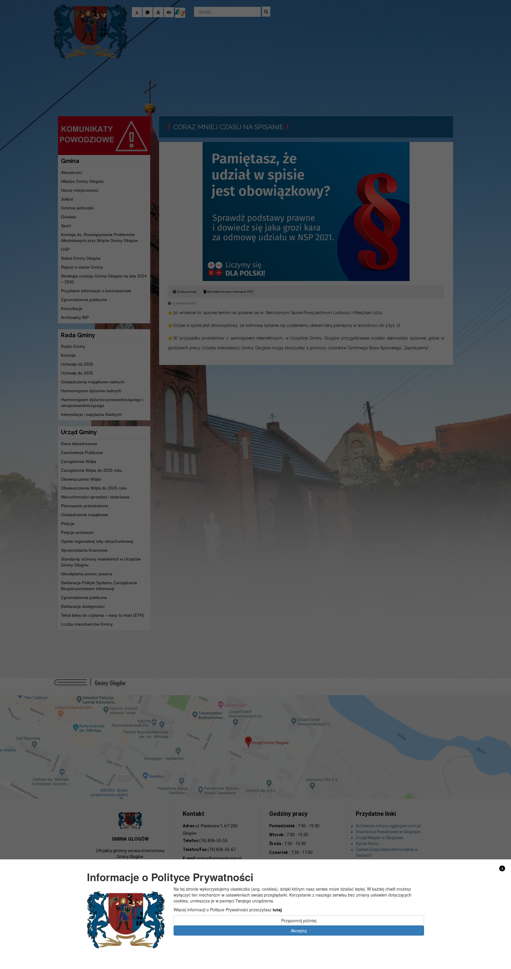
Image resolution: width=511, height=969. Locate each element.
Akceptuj (299, 930)
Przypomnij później (298, 920)
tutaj (277, 909)
